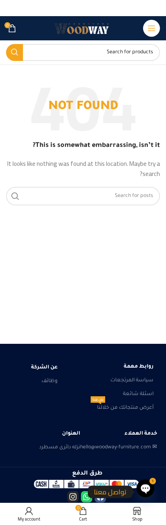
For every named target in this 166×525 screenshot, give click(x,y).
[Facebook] (100, 496)
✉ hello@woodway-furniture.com (118, 447)
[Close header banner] (10, 8)
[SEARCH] (14, 52)
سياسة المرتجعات (132, 380)
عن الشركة (44, 367)
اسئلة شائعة (138, 394)
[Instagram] (73, 496)
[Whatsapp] (86, 496)
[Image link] (86, 484)
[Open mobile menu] (151, 28)
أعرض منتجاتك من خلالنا (123, 406)
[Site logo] (83, 28)
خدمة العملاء (140, 434)
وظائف (50, 381)
